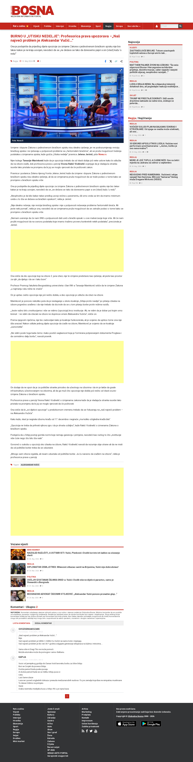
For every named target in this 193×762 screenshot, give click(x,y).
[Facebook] (87, 731)
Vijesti (36, 26)
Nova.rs (102, 154)
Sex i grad (52, 732)
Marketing (87, 712)
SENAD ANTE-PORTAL (57, 753)
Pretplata (86, 715)
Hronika (72, 26)
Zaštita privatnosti (90, 726)
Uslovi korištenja (90, 723)
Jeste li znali (53, 709)
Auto (49, 726)
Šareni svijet (53, 747)
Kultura (50, 715)
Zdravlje (51, 718)
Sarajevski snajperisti (57, 756)
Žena (49, 735)
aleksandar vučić (30, 465)
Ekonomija (86, 26)
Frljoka (50, 744)
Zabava (51, 741)
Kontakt (85, 718)
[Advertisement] (67, 250)
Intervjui (60, 26)
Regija (108, 26)
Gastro (50, 720)
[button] (121, 70)
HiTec (50, 723)
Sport (98, 26)
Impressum (87, 720)
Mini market (18, 741)
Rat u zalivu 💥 (21, 26)
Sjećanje (51, 712)
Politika (47, 26)
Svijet (15, 735)
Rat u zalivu (18, 709)
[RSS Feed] (83, 731)
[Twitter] (91, 731)
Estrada (51, 738)
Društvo (16, 738)
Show (49, 729)
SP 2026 (51, 750)
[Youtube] (95, 731)
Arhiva (85, 709)
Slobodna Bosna (136, 716)
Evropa (119, 26)
